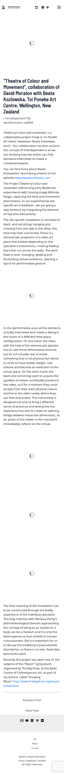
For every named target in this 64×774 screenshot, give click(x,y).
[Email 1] (21, 720)
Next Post (32, 710)
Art (35, 739)
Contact (35, 748)
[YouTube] (27, 720)
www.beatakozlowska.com (32, 178)
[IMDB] (42, 720)
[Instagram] (32, 720)
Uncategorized (15, 118)
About (35, 743)
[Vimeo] (37, 720)
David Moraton (14, 6)
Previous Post (32, 700)
